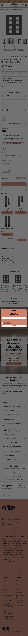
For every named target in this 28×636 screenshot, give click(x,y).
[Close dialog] (26, 309)
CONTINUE (14, 325)
